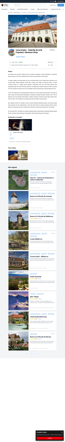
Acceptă (50, 438)
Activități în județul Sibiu (35, 233)
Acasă (11, 12)
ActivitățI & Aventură (22, 9)
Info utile (12, 9)
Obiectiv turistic (17, 12)
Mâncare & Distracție (42, 9)
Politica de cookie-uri (58, 434)
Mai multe (32, 353)
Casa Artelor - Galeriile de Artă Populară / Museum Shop (26, 141)
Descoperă (4, 9)
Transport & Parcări (56, 9)
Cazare (33, 9)
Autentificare (52, 5)
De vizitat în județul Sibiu (35, 172)
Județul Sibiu (44, 172)
